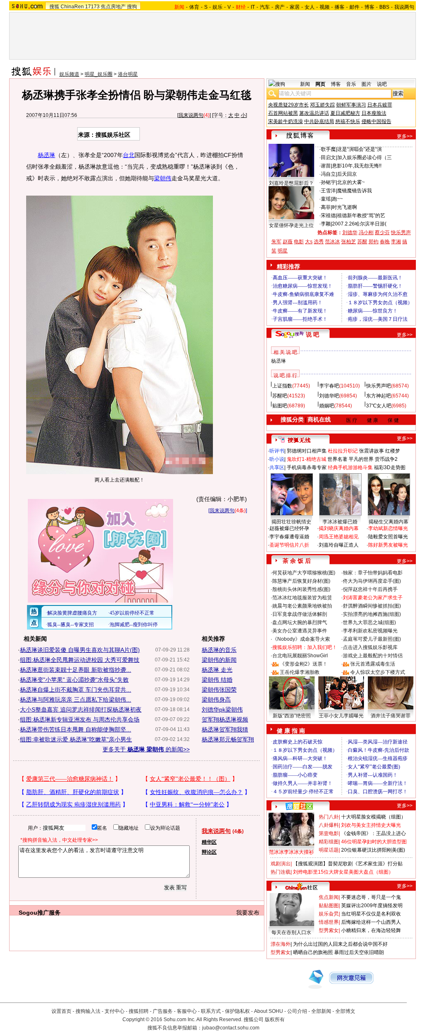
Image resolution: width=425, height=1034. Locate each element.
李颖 (326, 224)
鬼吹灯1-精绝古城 (306, 459)
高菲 (326, 207)
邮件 (354, 7)
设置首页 (61, 1011)
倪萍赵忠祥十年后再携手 (370, 589)
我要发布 (247, 912)
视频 (325, 7)
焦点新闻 (329, 897)
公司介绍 (297, 1011)
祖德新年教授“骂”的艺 (361, 215)
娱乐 (217, 7)
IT (253, 7)
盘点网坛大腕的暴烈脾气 (299, 622)
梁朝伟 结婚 (217, 679)
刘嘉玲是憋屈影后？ (291, 183)
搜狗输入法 (88, 1011)
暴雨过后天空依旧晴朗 (359, 952)
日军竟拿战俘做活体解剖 (299, 614)
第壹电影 (329, 833)
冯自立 (328, 174)
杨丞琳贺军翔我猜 (225, 729)
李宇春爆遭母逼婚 (289, 537)
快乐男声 (401, 232)
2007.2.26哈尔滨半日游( (359, 224)
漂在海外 (281, 944)
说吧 (382, 84)
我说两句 (404, 7)
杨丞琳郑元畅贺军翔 (228, 739)
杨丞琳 (46, 155)
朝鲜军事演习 (351, 105)
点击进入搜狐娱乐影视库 (370, 647)
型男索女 (329, 930)
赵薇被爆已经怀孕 (289, 528)
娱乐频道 (69, 74)
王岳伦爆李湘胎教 (300, 672)
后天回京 (347, 174)
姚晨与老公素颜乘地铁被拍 (302, 606)
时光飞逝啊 (344, 207)
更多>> (405, 136)
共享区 (276, 467)
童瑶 (326, 199)
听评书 (276, 451)
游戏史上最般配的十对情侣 (373, 656)
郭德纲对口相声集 (307, 451)
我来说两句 (190, 115)
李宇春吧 (329, 386)
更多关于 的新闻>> (146, 749)
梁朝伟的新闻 (219, 659)
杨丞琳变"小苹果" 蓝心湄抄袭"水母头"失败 (74, 679)
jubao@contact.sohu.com (230, 1028)
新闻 (305, 84)
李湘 (396, 242)
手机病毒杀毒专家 (307, 467)
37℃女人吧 (378, 406)
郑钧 (374, 242)
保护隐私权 (237, 1011)
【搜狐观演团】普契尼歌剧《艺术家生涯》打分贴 (348, 864)
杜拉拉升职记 (343, 451)
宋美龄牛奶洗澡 (285, 121)
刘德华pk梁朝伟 (222, 709)
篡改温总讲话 (314, 113)
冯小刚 (366, 232)
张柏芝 (348, 242)
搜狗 (132, 7)
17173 (92, 7)
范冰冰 (332, 242)
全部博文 (345, 1011)
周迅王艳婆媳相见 (339, 537)
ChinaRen (72, 7)
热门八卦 (329, 817)
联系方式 (211, 1011)
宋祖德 (328, 215)
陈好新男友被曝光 (388, 545)
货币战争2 (386, 459)
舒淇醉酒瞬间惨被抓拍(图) (372, 606)
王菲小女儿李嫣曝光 (341, 716)
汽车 (265, 7)
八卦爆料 (329, 825)
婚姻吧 (326, 406)
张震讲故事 (371, 451)
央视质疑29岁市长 (288, 105)
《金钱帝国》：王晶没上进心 (373, 833)
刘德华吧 (329, 396)
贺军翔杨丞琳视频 (225, 719)
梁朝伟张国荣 (219, 689)
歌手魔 (328, 149)
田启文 (328, 157)
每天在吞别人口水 (291, 932)
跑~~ (337, 199)
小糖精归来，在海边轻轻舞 (371, 930)
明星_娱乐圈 (98, 74)
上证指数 (282, 386)
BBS (384, 7)
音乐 (351, 84)
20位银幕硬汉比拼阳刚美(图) (373, 850)
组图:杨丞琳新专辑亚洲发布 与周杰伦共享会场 (79, 719)
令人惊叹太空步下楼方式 (377, 672)
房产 (280, 7)
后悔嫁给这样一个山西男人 (371, 922)
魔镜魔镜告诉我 (354, 191)
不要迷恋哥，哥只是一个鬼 (371, 897)
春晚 (385, 242)
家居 (295, 7)
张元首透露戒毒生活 (372, 664)
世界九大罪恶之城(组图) (369, 622)
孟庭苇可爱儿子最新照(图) (372, 639)
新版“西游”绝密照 (292, 716)
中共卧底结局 (319, 121)
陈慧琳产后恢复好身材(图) (301, 581)
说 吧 (312, 334)
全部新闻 (321, 1011)
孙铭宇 (328, 182)
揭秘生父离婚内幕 (388, 522)
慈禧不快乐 (347, 121)
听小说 (276, 459)
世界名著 (337, 459)
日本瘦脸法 (373, 113)
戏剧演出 (281, 864)
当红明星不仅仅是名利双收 (371, 914)
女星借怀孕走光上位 (291, 225)
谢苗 (326, 166)
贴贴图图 (329, 905)
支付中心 (115, 1011)
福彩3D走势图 (389, 467)
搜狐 (54, 7)
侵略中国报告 (376, 121)
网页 (320, 84)
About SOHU (268, 1011)
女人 (310, 7)
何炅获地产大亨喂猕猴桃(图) (303, 573)
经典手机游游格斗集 (350, 467)
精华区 (209, 842)
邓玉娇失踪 (322, 105)
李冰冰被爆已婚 (339, 522)
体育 (194, 7)
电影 (299, 242)
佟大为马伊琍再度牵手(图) (372, 581)
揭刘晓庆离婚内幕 (339, 528)
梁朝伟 (162, 178)
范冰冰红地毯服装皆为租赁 (302, 598)
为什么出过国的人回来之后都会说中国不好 (340, 944)
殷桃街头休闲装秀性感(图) (301, 589)
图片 (366, 84)
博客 (369, 7)
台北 (128, 155)
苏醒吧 (279, 396)
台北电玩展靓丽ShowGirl (300, 656)
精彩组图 (329, 842)
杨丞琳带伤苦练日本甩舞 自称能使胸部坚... (75, 729)
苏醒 (362, 242)
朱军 (276, 242)
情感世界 (329, 922)
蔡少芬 (382, 232)
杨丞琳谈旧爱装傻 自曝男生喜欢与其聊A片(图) (80, 650)
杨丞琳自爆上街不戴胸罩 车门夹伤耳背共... (75, 689)
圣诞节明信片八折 (289, 545)
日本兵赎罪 (379, 105)
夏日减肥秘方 (345, 113)
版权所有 (275, 1019)
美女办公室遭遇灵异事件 (299, 631)
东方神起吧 (378, 396)
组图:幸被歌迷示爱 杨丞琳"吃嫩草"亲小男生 (76, 739)
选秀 (319, 242)
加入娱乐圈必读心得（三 (364, 157)
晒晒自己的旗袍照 (313, 952)
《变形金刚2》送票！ (303, 664)
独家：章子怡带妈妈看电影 (373, 573)
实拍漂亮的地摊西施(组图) (372, 614)
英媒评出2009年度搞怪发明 (372, 905)
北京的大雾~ (351, 182)
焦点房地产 (113, 7)
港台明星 (128, 74)
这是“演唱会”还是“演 (359, 149)
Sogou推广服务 (40, 912)
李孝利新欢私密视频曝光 (370, 631)
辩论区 (209, 852)
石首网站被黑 (283, 113)
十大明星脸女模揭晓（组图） (373, 817)
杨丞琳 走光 (217, 669)
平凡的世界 (361, 459)
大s (309, 242)
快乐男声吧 (378, 386)
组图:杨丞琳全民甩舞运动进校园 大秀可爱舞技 (79, 659)
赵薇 (288, 242)
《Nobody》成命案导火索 (301, 639)
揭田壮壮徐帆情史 (291, 522)
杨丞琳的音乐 (219, 650)
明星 (283, 251)
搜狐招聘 (139, 1011)
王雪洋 (328, 191)
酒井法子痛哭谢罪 (390, 716)
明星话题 (329, 850)
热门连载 (281, 872)
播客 (339, 7)
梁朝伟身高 (216, 699)
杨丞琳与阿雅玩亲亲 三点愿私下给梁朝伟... (75, 699)
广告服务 (163, 1011)
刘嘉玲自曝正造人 (339, 545)
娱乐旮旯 (329, 914)
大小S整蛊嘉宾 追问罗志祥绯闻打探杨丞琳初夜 (81, 709)
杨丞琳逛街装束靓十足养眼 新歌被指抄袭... (75, 669)
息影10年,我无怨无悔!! (356, 166)
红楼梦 (392, 451)
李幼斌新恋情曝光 (388, 528)
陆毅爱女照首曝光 (388, 537)
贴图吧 (279, 406)
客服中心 (187, 1011)
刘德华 (349, 232)
